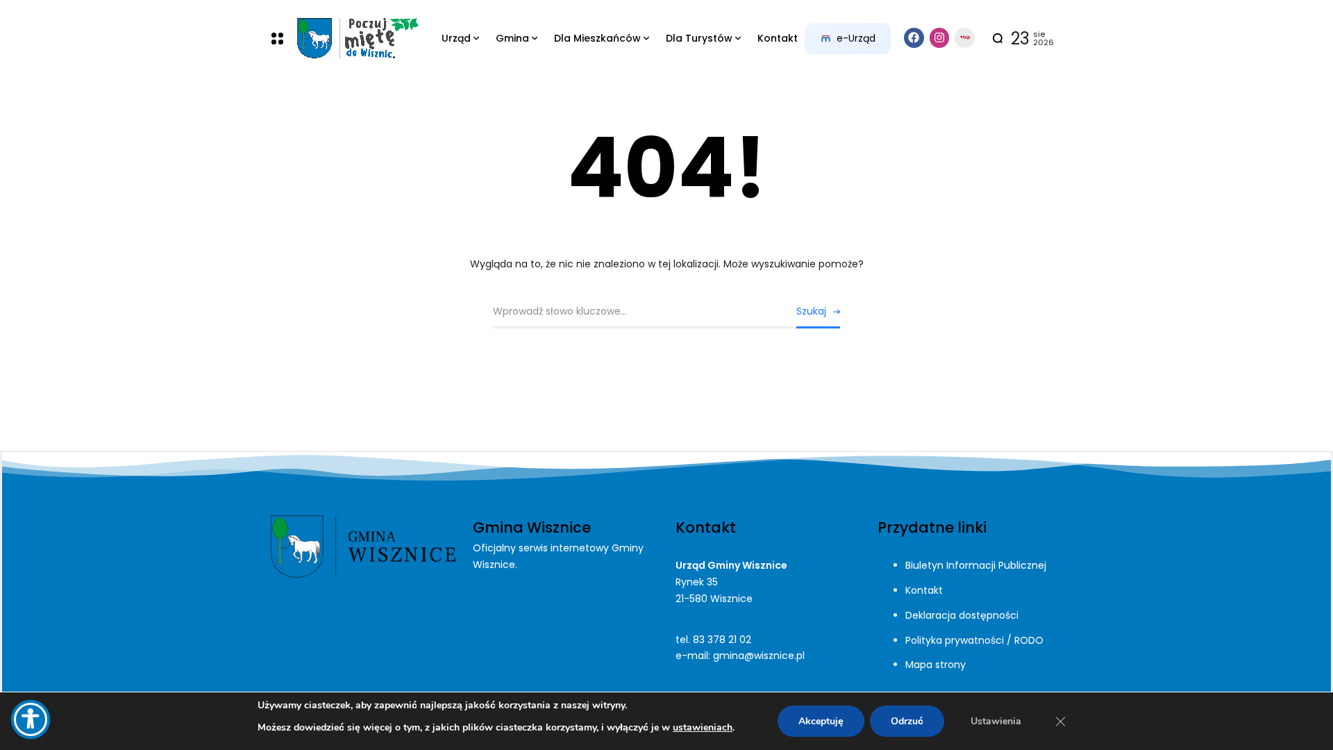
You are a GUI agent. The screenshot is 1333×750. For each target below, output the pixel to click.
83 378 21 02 (722, 640)
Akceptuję (821, 721)
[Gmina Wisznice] (357, 38)
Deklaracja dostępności (961, 615)
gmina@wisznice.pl (759, 655)
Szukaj (811, 311)
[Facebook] (914, 38)
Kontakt (924, 590)
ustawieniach (702, 727)
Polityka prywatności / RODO (974, 640)
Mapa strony (935, 665)
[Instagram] (940, 38)
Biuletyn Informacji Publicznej (975, 565)
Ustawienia (996, 721)
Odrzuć (907, 721)
